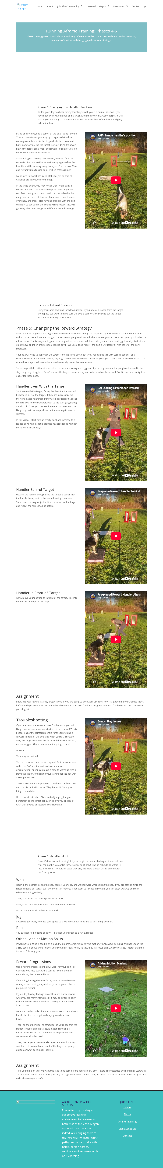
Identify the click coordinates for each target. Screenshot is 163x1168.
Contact (136, 6)
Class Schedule (127, 1128)
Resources (118, 6)
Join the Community (68, 6)
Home (39, 6)
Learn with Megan (96, 6)
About (49, 6)
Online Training (127, 1121)
